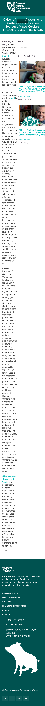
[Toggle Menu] (20, 21)
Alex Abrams (25, 96)
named (5, 56)
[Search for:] (31, 47)
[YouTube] (26, 698)
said (13, 98)
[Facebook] (5, 698)
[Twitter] (12, 698)
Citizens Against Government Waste (9, 479)
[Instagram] (19, 698)
